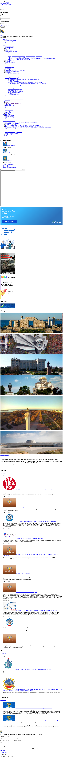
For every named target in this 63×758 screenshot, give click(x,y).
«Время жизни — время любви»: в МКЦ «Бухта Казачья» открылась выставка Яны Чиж (32, 669)
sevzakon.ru (9, 152)
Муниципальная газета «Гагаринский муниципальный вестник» (19, 63)
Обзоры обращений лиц (10, 117)
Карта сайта (2, 750)
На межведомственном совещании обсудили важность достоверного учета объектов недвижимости (37, 521)
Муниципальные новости (10, 40)
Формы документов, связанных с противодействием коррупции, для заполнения (25, 56)
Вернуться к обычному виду (6, 4)
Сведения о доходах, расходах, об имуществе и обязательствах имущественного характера (27, 57)
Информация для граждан (10, 106)
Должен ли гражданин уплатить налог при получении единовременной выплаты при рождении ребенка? (38, 720)
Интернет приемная (7, 114)
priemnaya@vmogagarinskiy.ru (10, 742)
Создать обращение (9, 115)
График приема (8, 50)
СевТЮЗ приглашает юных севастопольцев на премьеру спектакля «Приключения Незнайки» (36, 489)
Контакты (5, 135)
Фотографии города (4, 455)
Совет (4, 45)
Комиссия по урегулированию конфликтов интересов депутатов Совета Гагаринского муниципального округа (31, 58)
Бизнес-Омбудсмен (11, 145)
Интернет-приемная (9, 116)
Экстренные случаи (9, 108)
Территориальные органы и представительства (15, 70)
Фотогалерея (8, 111)
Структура (7, 69)
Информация (8, 72)
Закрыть (2, 26)
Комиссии (7, 61)
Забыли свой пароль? (4, 25)
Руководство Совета (9, 47)
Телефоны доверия (9, 110)
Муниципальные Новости (13, 73)
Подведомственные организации (12, 71)
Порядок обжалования (10, 62)
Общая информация (9, 105)
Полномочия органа (9, 46)
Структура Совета (9, 48)
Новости (5, 39)
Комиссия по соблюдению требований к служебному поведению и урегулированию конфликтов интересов (30, 84)
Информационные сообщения (11, 43)
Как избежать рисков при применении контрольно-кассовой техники (30, 625)
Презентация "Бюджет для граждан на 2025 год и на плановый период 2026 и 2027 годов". (31, 467)
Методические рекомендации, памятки (13, 132)
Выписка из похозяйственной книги (15, 99)
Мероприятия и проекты (10, 42)
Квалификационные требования (14, 90)
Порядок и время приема (10, 119)
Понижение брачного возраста (14, 97)
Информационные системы (11, 86)
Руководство (8, 68)
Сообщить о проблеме (10, 221)
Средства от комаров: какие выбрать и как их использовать (28, 642)
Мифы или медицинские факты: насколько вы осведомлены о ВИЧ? (30, 507)
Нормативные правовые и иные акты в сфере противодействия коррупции (23, 52)
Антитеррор (5, 129)
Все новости (3, 473)
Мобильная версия (4, 33)
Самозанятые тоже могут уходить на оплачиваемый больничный (29, 538)
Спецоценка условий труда (13, 94)
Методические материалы (13, 54)
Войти (2, 9)
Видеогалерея (8, 112)
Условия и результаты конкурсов (15, 92)
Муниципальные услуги (10, 95)
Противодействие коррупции (11, 51)
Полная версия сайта (4, 3)
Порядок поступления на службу (15, 89)
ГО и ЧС (7, 113)
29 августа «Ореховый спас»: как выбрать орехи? (26, 592)
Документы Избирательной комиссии (13, 103)
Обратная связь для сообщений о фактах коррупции (19, 59)
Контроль (7, 118)
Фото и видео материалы (10, 134)
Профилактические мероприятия (12, 133)
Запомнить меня (5, 21)
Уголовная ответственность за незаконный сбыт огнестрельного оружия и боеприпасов (34, 708)
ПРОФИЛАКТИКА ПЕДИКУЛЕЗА (23, 573)
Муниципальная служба (10, 88)
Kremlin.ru (9, 160)
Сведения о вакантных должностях (15, 91)
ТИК (4, 101)
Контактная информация (13, 93)
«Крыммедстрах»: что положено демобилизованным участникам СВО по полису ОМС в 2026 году (37, 610)
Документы (7, 64)
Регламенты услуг (11, 96)
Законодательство (9, 130)
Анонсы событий (9, 41)
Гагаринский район (7, 104)
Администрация (6, 65)
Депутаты (7, 49)
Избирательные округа (10, 60)
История (7, 107)
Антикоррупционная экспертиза (15, 53)
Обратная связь (3, 752)
